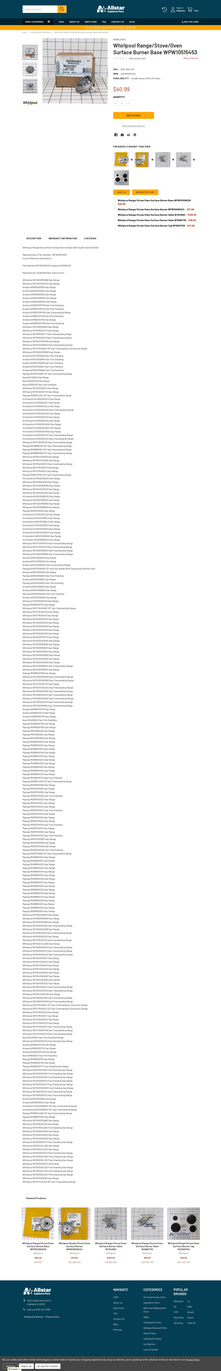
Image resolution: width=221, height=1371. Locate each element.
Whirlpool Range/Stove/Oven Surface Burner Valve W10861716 (147, 1246)
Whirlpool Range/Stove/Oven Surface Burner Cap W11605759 (183, 1246)
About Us (74, 21)
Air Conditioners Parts (154, 1297)
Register (180, 10)
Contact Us (117, 21)
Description (33, 238)
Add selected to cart (145, 192)
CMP (176, 1312)
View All (191, 1322)
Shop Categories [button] (34, 21)
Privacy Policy (52, 1316)
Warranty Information (63, 238)
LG (188, 1301)
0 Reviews (90, 238)
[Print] (128, 135)
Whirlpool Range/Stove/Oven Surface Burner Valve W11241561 (111, 1246)
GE (175, 1306)
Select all (121, 192)
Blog (132, 21)
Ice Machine (149, 1344)
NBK (189, 1306)
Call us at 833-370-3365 (38, 1309)
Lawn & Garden (150, 1349)
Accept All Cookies (47, 1366)
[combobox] (45, 9)
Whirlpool (178, 1301)
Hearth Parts (149, 1333)
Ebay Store (91, 21)
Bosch (190, 1312)
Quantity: (119, 96)
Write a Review (190, 58)
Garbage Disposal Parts (155, 1327)
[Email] (122, 135)
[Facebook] (116, 135)
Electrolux (179, 1317)
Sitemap (117, 1329)
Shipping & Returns (34, 1316)
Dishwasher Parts (152, 1322)
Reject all (26, 1366)
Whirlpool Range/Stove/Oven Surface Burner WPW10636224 (74, 1246)
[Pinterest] (135, 135)
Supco (190, 1317)
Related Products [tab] (36, 1198)
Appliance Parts (151, 1302)
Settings (10, 1366)
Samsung (178, 1322)
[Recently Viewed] (165, 9)
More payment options (133, 125)
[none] (75, 70)
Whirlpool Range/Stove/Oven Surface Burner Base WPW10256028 (38, 1246)
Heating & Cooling (152, 1338)
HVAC (61, 21)
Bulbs (146, 1317)
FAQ (104, 21)
